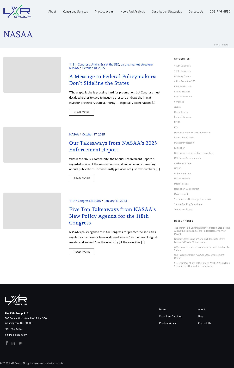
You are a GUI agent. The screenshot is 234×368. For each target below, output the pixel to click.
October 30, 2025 (93, 68)
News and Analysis (132, 11)
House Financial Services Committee (192, 132)
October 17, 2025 (93, 134)
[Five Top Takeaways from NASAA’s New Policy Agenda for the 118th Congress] (32, 210)
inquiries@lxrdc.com (16, 335)
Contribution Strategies (167, 11)
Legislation (179, 147)
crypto (125, 64)
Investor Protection (184, 142)
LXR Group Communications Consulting (193, 153)
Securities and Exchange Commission (193, 199)
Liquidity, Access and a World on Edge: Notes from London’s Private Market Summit (199, 240)
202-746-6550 (220, 11)
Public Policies (181, 183)
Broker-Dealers (182, 91)
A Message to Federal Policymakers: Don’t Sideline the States (202, 248)
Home (217, 45)
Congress (179, 101)
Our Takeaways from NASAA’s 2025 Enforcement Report (199, 256)
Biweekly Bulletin (183, 86)
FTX (176, 127)
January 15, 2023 (115, 200)
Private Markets (182, 178)
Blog (201, 316)
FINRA (177, 122)
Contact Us (196, 11)
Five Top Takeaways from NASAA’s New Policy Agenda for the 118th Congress (112, 216)
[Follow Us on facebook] (7, 343)
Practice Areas (104, 11)
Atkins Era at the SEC (105, 64)
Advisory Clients (182, 76)
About (52, 11)
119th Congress (79, 64)
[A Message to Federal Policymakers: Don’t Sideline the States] (32, 74)
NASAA (74, 68)
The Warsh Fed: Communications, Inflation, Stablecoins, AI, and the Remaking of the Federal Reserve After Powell (202, 230)
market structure (141, 64)
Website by (51, 363)
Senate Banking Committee (188, 204)
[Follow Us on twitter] (20, 343)
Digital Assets (181, 112)
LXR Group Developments (187, 158)
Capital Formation (183, 96)
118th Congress (79, 200)
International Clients (184, 137)
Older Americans (182, 173)
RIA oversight (181, 193)
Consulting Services (75, 11)
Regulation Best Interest (186, 188)
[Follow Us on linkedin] (13, 343)
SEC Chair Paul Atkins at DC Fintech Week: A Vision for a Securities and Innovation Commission (202, 264)
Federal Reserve (183, 117)
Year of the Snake (183, 209)
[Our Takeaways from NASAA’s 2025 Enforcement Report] (32, 144)
